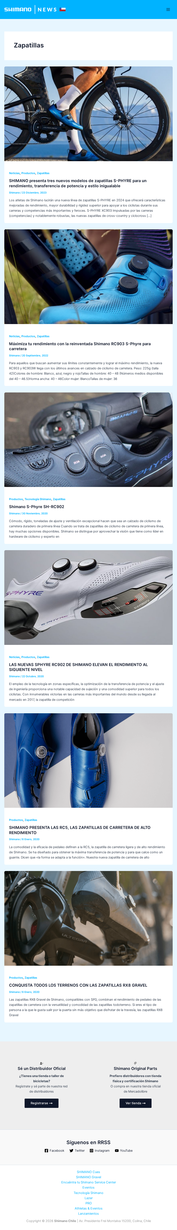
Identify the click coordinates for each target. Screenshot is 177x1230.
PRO (88, 1203)
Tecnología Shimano (38, 499)
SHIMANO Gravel (88, 1177)
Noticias (14, 173)
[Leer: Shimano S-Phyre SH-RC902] (88, 439)
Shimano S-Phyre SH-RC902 (36, 506)
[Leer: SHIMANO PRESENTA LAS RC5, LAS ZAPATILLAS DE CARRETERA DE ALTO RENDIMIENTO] (88, 760)
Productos (28, 173)
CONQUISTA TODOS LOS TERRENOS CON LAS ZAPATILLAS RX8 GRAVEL (78, 985)
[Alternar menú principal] (168, 9)
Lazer (89, 1198)
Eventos (88, 1187)
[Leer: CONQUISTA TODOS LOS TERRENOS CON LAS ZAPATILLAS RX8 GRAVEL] (88, 918)
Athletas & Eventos (89, 1208)
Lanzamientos (88, 1214)
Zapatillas (43, 173)
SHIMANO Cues (88, 1172)
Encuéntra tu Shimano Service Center (88, 1182)
